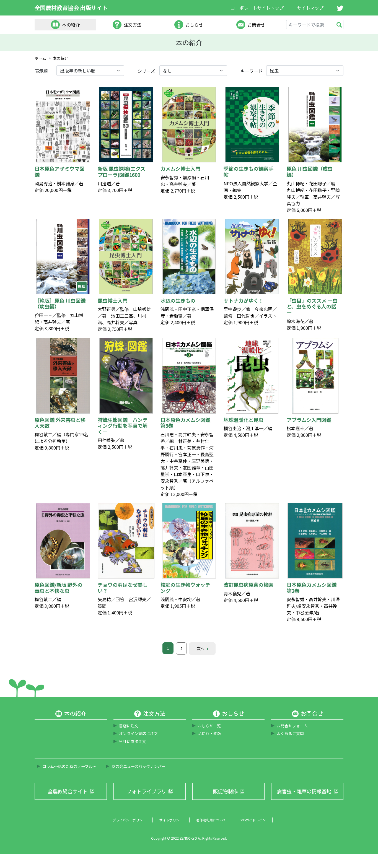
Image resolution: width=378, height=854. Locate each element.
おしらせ (194, 24)
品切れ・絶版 (209, 733)
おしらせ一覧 (209, 725)
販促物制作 (225, 791)
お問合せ (256, 24)
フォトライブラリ (146, 791)
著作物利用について (211, 819)
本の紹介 (71, 24)
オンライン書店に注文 (138, 733)
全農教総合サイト (67, 791)
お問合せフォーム (292, 725)
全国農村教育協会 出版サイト (71, 8)
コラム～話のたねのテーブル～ (69, 766)
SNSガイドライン (253, 819)
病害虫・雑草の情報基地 (304, 791)
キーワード (251, 71)
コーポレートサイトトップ (257, 7)
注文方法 (132, 24)
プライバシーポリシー (129, 819)
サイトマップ (310, 7)
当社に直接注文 (132, 741)
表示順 (41, 71)
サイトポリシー (171, 819)
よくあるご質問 (290, 733)
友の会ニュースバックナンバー (138, 766)
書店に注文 (128, 725)
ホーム (40, 58)
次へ (200, 648)
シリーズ (146, 71)
